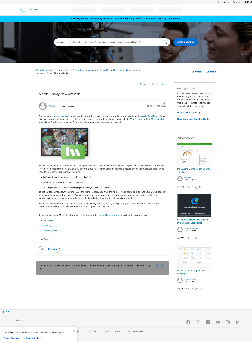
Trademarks (106, 331)
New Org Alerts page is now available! (191, 272)
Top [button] (7, 312)
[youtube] (218, 322)
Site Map (118, 331)
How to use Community (188, 112)
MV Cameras (46, 239)
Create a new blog (186, 42)
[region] (38, 335)
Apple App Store (149, 116)
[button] (43, 249)
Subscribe (211, 72)
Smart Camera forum (109, 215)
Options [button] (162, 103)
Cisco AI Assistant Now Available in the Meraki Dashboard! (193, 221)
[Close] (73, 330)
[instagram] (228, 322)
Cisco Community (44, 70)
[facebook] (188, 322)
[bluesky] (237, 321)
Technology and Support (69, 70)
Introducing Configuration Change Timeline (193, 170)
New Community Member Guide (193, 119)
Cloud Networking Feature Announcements (120, 70)
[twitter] (198, 322)
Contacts (19, 320)
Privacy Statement (12, 338)
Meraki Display (61, 116)
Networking (90, 70)
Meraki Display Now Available (60, 94)
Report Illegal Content (135, 331)
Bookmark (197, 72)
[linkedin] (208, 322)
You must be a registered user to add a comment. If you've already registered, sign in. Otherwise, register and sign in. (95, 267)
